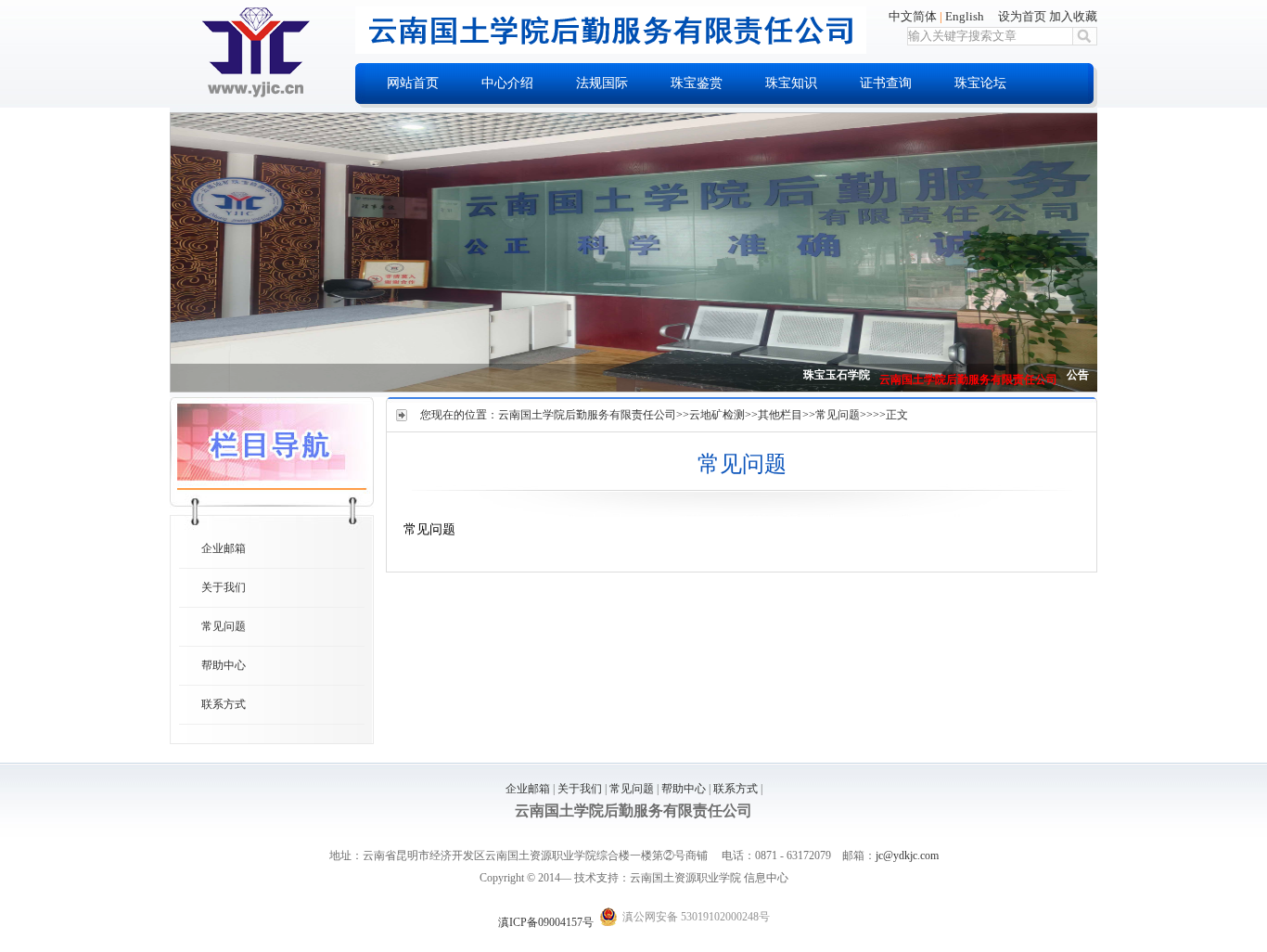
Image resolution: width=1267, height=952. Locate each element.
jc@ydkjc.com (907, 855)
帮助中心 (223, 665)
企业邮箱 (223, 548)
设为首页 (1022, 16)
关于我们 (223, 587)
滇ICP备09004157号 (546, 922)
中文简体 (913, 16)
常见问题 (223, 626)
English (964, 16)
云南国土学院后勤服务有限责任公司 (587, 414)
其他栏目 (780, 414)
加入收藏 (1073, 16)
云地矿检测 (717, 414)
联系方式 (223, 704)
